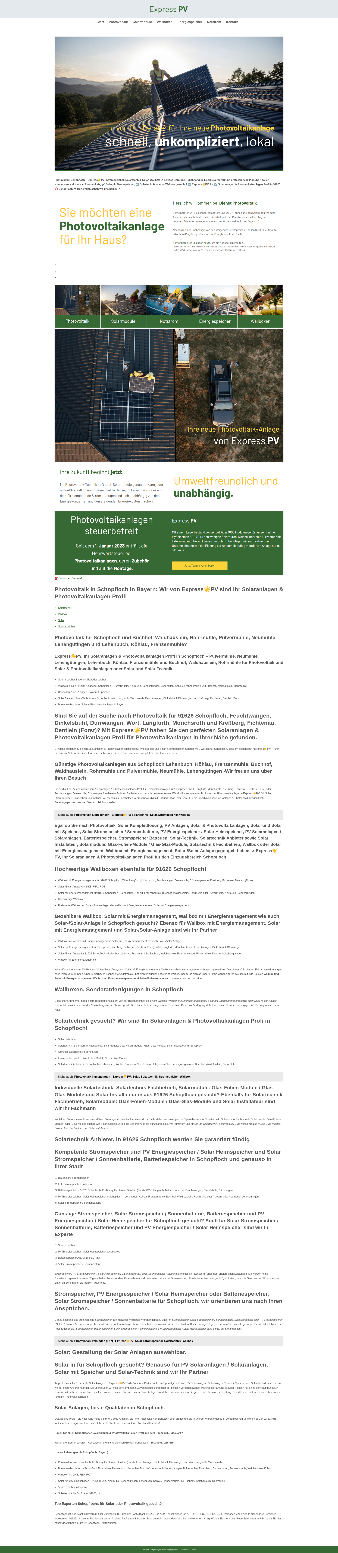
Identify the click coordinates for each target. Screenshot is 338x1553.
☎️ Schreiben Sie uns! (68, 578)
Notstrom (214, 22)
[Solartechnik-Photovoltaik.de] (169, 9)
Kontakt (232, 22)
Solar (61, 620)
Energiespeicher (189, 22)
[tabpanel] (169, 432)
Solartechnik (65, 607)
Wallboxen (165, 22)
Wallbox (62, 613)
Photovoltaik (118, 22)
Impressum (174, 1550)
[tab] (170, 265)
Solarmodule (142, 22)
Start (100, 22)
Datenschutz (184, 1550)
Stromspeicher (66, 626)
